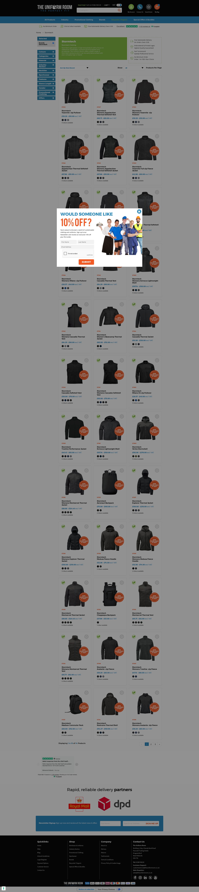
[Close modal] (139, 211)
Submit (86, 262)
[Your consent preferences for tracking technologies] (4, 888)
